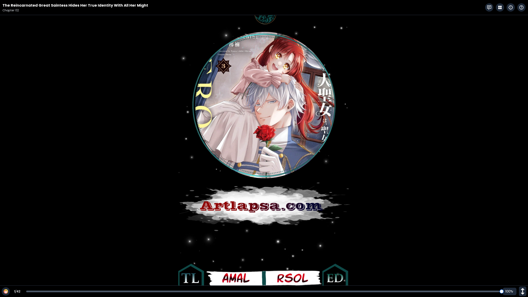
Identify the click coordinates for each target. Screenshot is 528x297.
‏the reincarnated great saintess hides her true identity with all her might (75, 5)
